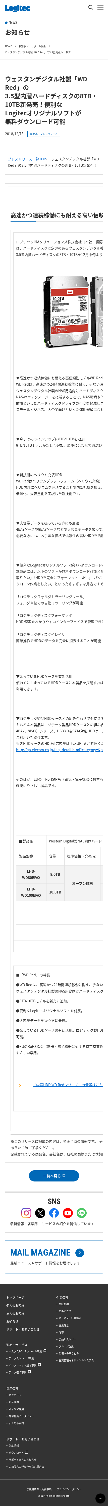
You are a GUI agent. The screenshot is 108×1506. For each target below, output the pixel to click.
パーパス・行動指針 (70, 1318)
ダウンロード (16, 1452)
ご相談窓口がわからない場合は (26, 1466)
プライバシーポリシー (69, 1489)
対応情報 (14, 1445)
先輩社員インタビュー (21, 1416)
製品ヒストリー (67, 1339)
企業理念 (64, 1325)
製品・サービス (16, 1345)
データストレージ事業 (21, 1358)
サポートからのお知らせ (22, 1459)
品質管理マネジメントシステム (76, 1360)
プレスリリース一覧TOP (27, 158)
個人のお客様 (15, 1305)
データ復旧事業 (17, 1372)
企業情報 (62, 1297)
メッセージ (15, 1395)
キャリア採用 (16, 1409)
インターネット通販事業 (22, 1365)
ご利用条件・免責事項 (38, 1489)
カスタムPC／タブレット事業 (25, 1351)
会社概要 (64, 1304)
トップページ (15, 1297)
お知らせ (12, 1321)
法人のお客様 (15, 1313)
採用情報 (12, 1388)
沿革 (61, 1332)
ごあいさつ (65, 1311)
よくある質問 (16, 1423)
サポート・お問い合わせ (22, 1329)
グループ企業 (66, 1346)
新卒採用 (14, 1402)
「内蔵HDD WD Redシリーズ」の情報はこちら (69, 1084)
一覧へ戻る (52, 1175)
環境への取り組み (69, 1353)
